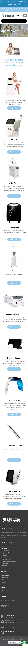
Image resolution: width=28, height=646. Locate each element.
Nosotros (4, 565)
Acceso (14, 21)
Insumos (5, 553)
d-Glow (14, 140)
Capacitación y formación (9, 561)
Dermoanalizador (14, 358)
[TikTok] (6, 606)
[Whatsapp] (24, 642)
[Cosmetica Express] (8, 15)
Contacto (4, 567)
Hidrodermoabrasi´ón (14, 315)
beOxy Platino (14, 183)
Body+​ (13, 271)
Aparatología (6, 552)
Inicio (3, 546)
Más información (14, 108)
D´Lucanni (4, 593)
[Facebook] (2, 606)
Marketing (5, 563)
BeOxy (3, 590)
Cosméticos (6, 550)
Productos (4, 548)
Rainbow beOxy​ (14, 400)
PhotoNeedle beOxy (14, 446)
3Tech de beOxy (14, 491)
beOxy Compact (14, 227)
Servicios (4, 557)
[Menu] (25, 15)
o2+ (14, 97)
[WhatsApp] (8, 606)
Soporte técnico (7, 559)
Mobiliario (5, 555)
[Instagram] (4, 606)
